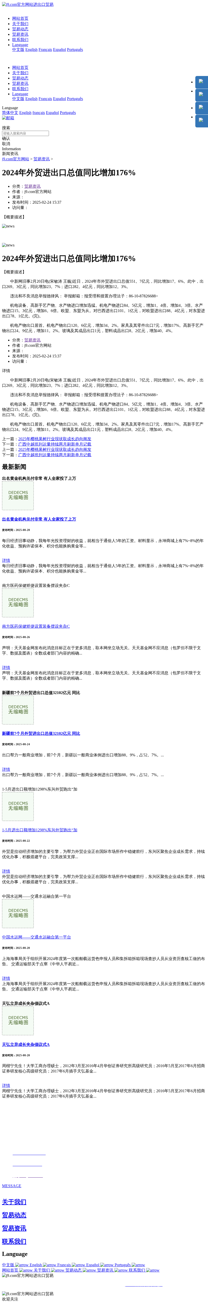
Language (20, 45)
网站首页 (20, 18)
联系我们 (20, 39)
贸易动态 (20, 29)
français (38, 112)
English (31, 49)
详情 (6, 560)
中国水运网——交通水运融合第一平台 (36, 937)
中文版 (18, 49)
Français (45, 49)
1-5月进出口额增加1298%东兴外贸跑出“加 (39, 830)
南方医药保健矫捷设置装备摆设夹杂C (36, 626)
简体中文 (10, 112)
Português (75, 49)
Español (59, 49)
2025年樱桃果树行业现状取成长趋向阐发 (54, 439)
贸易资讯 (20, 34)
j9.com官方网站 (15, 159)
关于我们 (20, 24)
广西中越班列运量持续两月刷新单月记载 (54, 444)
